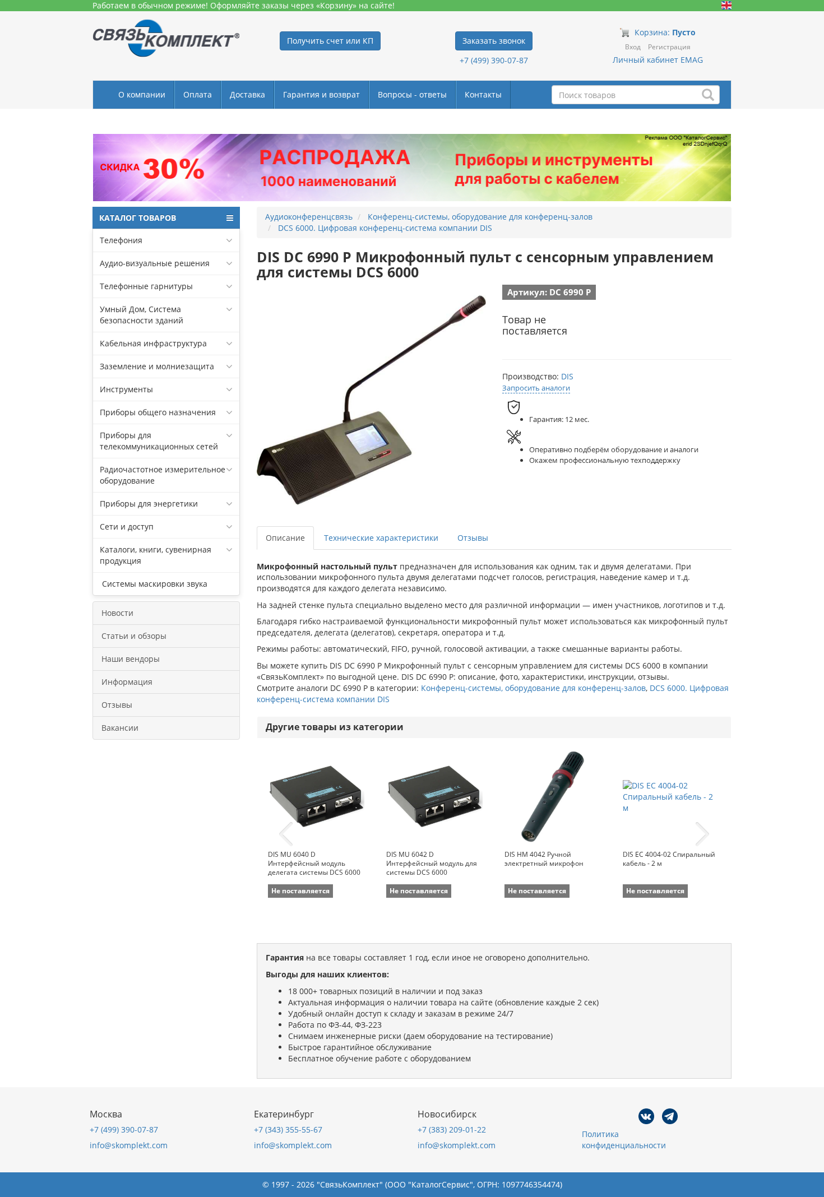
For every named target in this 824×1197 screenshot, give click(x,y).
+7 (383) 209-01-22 (452, 1129)
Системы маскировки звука (153, 583)
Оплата (197, 94)
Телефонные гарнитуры (146, 286)
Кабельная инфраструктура (153, 343)
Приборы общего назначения (158, 412)
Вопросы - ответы (412, 94)
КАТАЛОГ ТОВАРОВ (137, 217)
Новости (117, 612)
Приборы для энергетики (149, 503)
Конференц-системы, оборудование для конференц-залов (533, 688)
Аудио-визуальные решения (155, 263)
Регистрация (669, 47)
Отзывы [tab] (472, 537)
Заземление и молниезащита (157, 366)
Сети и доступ (127, 526)
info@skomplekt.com (129, 1145)
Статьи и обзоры (133, 635)
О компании (141, 94)
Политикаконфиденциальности (624, 1139)
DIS (567, 376)
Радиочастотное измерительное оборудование (162, 475)
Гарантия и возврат (321, 94)
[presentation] (286, 834)
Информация (126, 681)
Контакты (483, 94)
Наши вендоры (130, 658)
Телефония (121, 240)
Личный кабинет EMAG (658, 59)
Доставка (247, 94)
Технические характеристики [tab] (381, 537)
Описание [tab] (285, 537)
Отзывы (116, 704)
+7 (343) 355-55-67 (288, 1129)
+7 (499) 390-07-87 (494, 60)
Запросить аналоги (536, 388)
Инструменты (126, 389)
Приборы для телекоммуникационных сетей (159, 441)
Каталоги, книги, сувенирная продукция (155, 555)
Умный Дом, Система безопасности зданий (141, 315)
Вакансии (119, 727)
